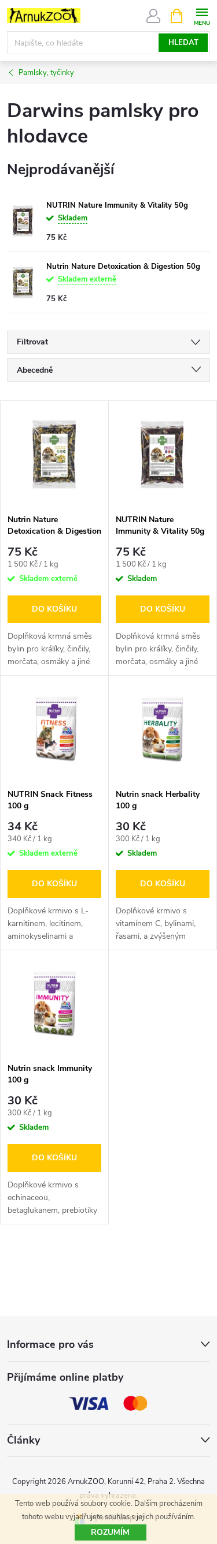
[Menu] (201, 15)
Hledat (183, 43)
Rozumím (110, 1532)
